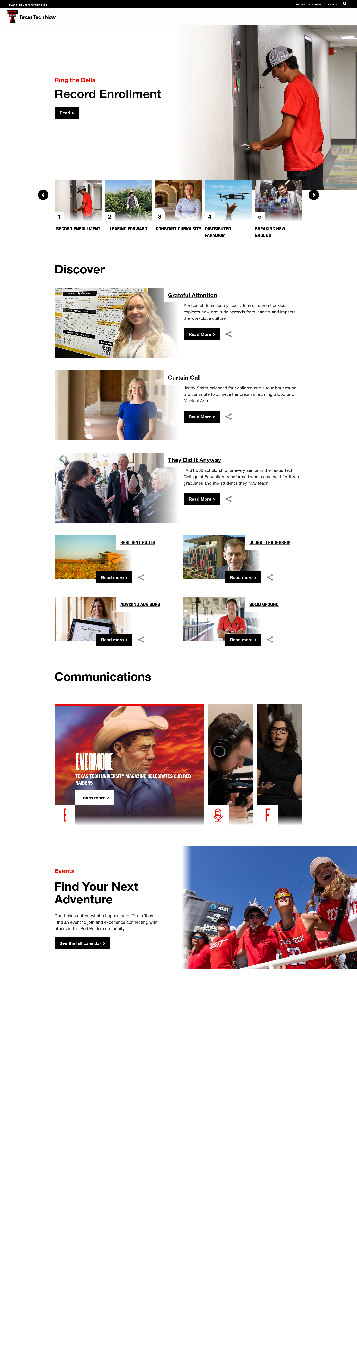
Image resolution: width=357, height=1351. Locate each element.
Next (314, 195)
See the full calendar (80, 943)
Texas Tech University (27, 4)
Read (65, 112)
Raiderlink (315, 4)
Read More (200, 334)
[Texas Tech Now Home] (9, 16)
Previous (43, 195)
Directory (300, 4)
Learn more (93, 797)
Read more (112, 577)
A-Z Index (331, 4)
